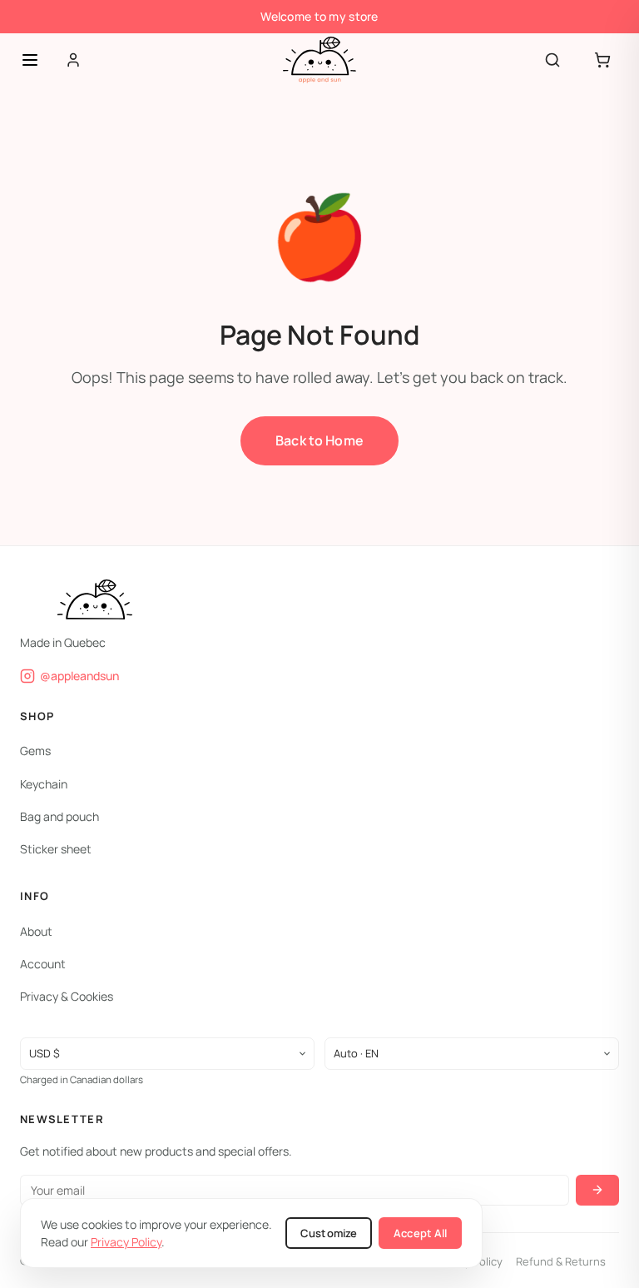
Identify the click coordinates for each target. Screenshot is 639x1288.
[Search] (552, 60)
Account (43, 964)
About (36, 930)
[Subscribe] (597, 1189)
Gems (35, 750)
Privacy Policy (126, 1242)
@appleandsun (79, 675)
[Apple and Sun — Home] (319, 60)
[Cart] (602, 60)
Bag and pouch (59, 815)
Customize (328, 1233)
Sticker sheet (56, 849)
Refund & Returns (561, 1260)
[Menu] (30, 60)
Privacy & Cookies (66, 996)
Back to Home (319, 440)
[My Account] (73, 60)
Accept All (420, 1233)
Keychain (43, 783)
